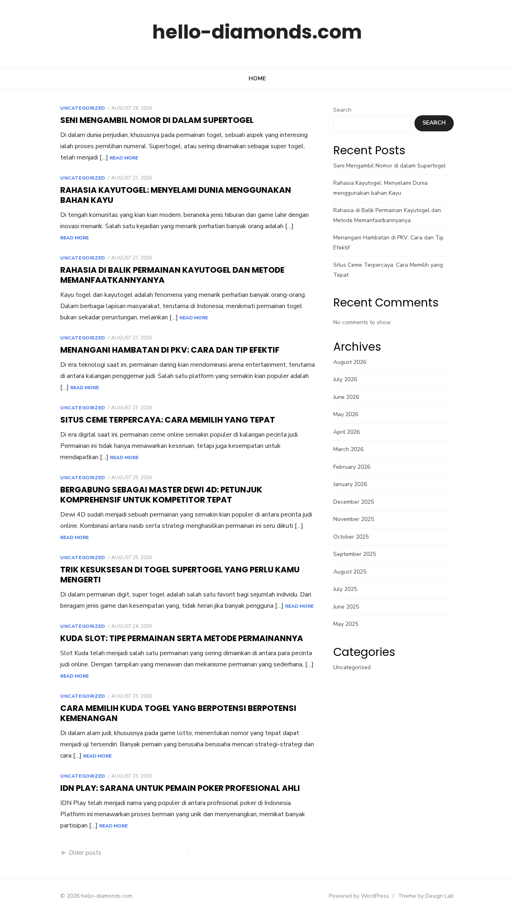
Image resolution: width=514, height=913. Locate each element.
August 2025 (349, 572)
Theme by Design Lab (426, 896)
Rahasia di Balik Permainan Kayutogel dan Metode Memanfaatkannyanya (172, 275)
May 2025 (345, 624)
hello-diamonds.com (257, 31)
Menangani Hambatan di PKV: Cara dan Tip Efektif (169, 349)
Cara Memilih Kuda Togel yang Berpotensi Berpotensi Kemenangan (178, 713)
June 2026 (346, 397)
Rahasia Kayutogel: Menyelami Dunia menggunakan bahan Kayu (175, 195)
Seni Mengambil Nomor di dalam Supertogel (157, 120)
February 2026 (351, 467)
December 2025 (353, 502)
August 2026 (349, 362)
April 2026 (346, 432)
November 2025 (353, 519)
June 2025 (346, 607)
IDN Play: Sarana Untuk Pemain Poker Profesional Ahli (180, 788)
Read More (124, 158)
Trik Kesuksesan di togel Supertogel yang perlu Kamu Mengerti (180, 574)
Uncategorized (82, 108)
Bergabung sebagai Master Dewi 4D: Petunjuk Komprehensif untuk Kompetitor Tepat (161, 494)
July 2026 (345, 379)
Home (257, 78)
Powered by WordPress (359, 896)
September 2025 (354, 554)
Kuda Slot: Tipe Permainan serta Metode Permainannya (181, 638)
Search (342, 110)
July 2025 (345, 589)
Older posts (85, 853)
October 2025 (351, 537)
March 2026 (348, 449)
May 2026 (345, 414)
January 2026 (350, 484)
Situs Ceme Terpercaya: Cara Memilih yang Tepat (167, 419)
